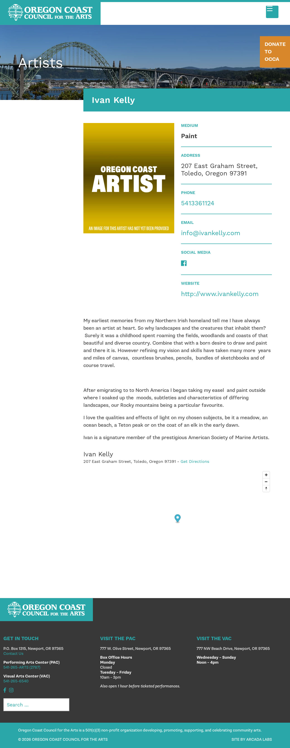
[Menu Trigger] (272, 12)
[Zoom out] (266, 481)
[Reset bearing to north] (266, 488)
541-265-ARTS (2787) (21, 667)
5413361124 (197, 203)
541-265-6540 (16, 681)
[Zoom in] (266, 474)
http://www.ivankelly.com (220, 294)
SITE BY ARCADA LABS (252, 739)
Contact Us (13, 653)
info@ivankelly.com (210, 233)
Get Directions (195, 461)
